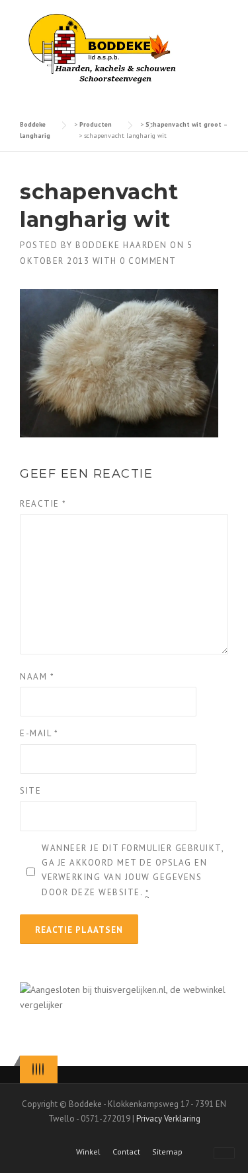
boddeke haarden (121, 245)
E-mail (39, 733)
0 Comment (148, 261)
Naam (37, 676)
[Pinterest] (39, 1069)
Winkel (88, 1152)
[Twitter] (33, 1069)
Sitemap (167, 1152)
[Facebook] (36, 1069)
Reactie (43, 503)
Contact (126, 1152)
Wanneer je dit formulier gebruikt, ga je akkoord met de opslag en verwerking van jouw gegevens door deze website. (133, 869)
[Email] (43, 1069)
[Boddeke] (103, 48)
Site (30, 790)
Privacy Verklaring (168, 1118)
